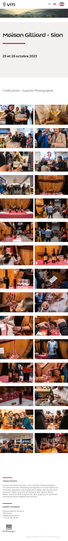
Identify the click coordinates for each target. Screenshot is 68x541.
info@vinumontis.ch (11, 516)
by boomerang (53, 537)
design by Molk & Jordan (35, 537)
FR (49, 4)
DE (54, 4)
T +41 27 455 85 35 (10, 518)
